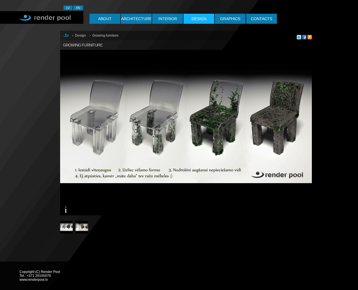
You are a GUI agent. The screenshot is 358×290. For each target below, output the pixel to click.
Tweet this (299, 37)
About (105, 18)
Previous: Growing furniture (124, 136)
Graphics (230, 18)
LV (68, 8)
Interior (167, 18)
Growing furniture (105, 35)
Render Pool (41, 17)
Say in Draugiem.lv (309, 37)
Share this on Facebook (304, 37)
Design (199, 18)
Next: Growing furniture (253, 136)
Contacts (261, 18)
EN (78, 8)
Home (66, 35)
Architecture (136, 18)
